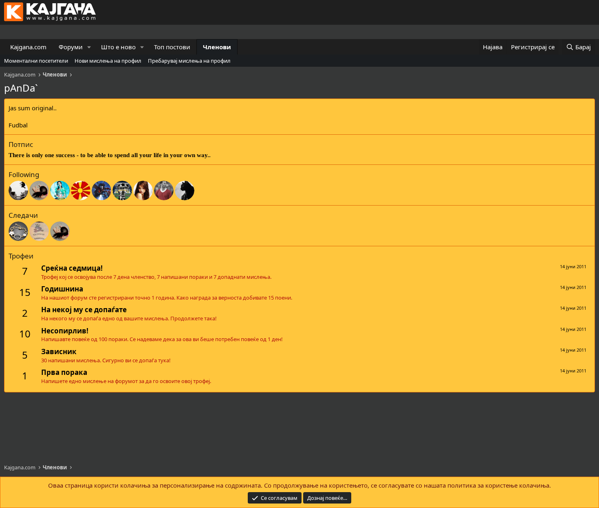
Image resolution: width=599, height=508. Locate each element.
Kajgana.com (28, 47)
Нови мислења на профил (108, 60)
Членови (217, 47)
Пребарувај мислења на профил (189, 60)
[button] (89, 47)
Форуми (71, 47)
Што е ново (118, 47)
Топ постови (172, 47)
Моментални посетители (36, 60)
